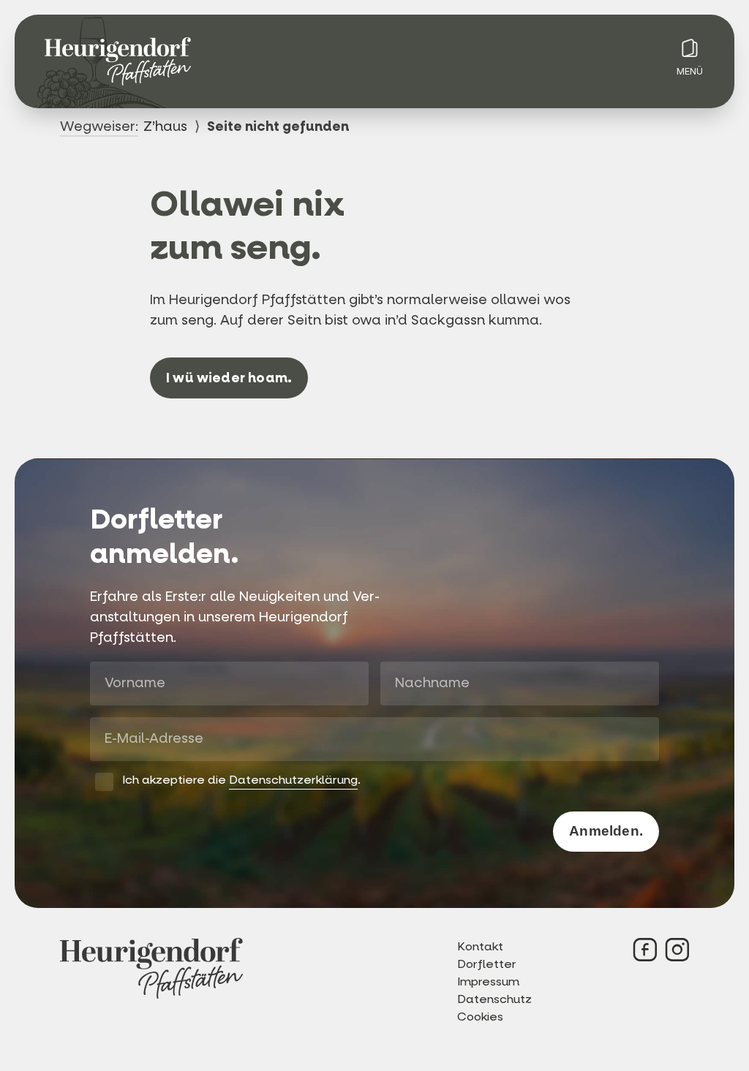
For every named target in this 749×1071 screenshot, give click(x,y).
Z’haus (165, 126)
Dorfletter (486, 964)
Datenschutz (494, 999)
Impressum (488, 981)
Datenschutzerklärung (293, 779)
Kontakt (480, 946)
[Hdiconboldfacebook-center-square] (645, 950)
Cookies (480, 1016)
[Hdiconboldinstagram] (677, 950)
